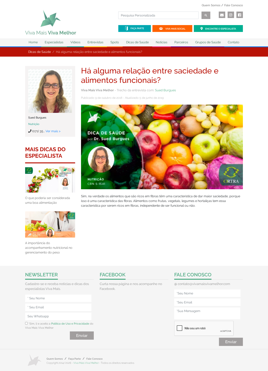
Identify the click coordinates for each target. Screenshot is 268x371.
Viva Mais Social (175, 28)
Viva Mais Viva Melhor (86, 362)
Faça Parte (137, 28)
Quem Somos (211, 5)
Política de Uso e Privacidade (70, 323)
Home (33, 42)
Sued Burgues (165, 90)
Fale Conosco (233, 5)
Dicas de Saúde (39, 52)
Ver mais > (53, 131)
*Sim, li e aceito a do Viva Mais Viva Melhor (59, 325)
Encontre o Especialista (220, 28)
